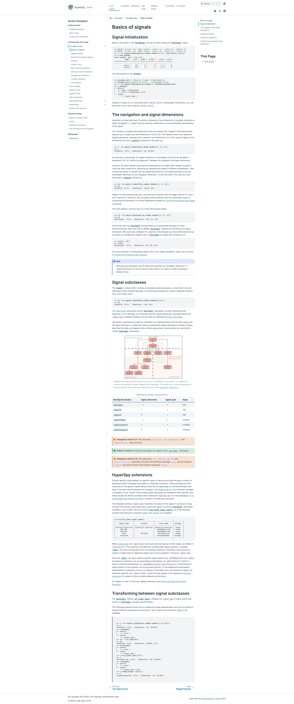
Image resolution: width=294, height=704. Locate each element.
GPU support (76, 83)
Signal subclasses (207, 34)
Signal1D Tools (74, 90)
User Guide (111, 7)
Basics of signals (77, 50)
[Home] (110, 18)
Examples (125, 6)
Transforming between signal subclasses (211, 42)
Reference (135, 6)
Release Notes (154, 7)
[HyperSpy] (224, 11)
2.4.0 (89, 7)
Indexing (74, 61)
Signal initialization (208, 24)
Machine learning (75, 101)
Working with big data (77, 108)
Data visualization (76, 97)
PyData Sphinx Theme (211, 698)
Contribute (170, 6)
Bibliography (74, 138)
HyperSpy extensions (208, 37)
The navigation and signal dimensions (210, 29)
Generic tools (76, 64)
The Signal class (75, 46)
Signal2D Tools (75, 93)
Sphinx (84, 701)
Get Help (144, 7)
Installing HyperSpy (76, 29)
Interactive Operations (77, 125)
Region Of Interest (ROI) (78, 118)
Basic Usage (74, 33)
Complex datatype (78, 79)
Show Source (209, 61)
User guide (118, 18)
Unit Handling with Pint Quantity (81, 129)
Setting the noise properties (81, 72)
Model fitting (74, 105)
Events (71, 121)
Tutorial (179, 6)
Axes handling (74, 86)
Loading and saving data (78, 37)
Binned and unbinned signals (82, 57)
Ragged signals (77, 53)
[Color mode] (224, 4)
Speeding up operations (80, 75)
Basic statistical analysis (80, 68)
